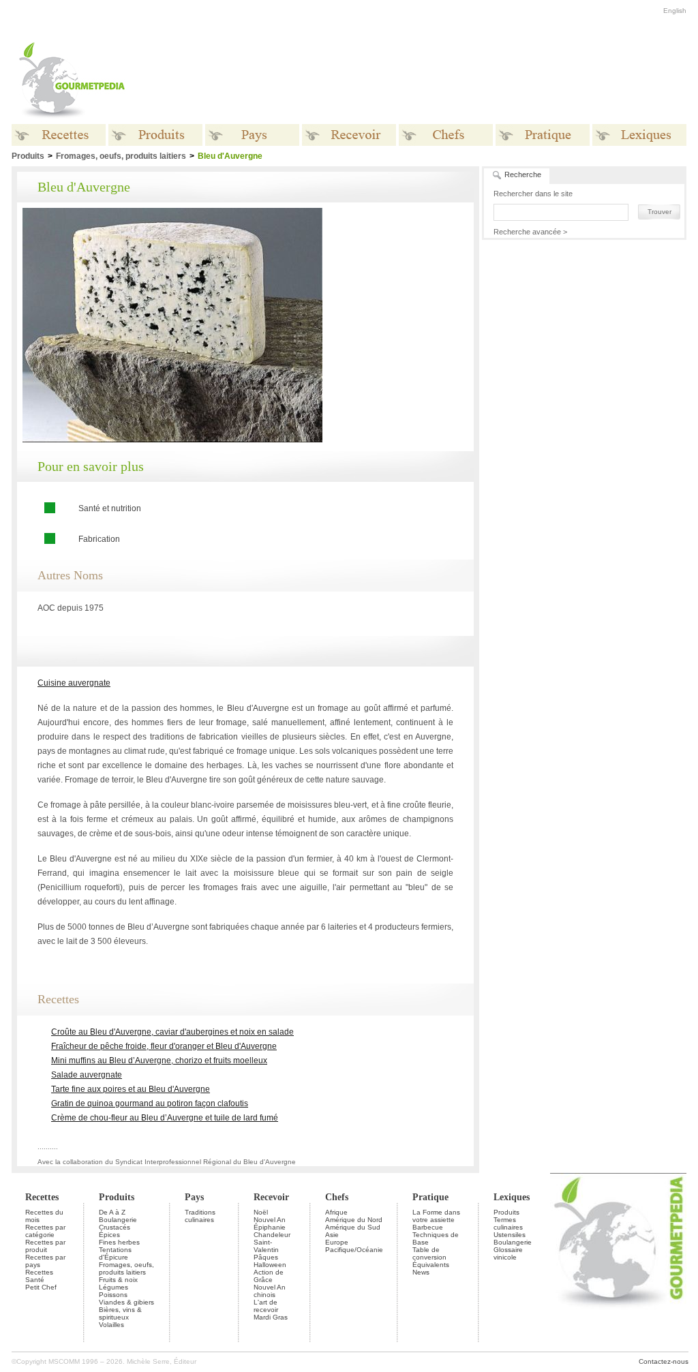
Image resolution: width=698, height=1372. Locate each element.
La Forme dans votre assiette (436, 1215)
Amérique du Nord (353, 1219)
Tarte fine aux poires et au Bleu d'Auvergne (130, 1089)
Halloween (270, 1264)
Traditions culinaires (200, 1215)
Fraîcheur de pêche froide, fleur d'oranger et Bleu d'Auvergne (164, 1046)
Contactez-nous (663, 1361)
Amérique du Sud (352, 1227)
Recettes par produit (45, 1245)
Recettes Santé (39, 1275)
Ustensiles (510, 1234)
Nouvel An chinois (270, 1290)
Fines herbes (119, 1242)
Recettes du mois (44, 1215)
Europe (336, 1242)
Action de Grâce (269, 1275)
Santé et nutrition (109, 508)
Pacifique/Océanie (354, 1249)
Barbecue (427, 1227)
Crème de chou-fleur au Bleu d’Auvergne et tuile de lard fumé (164, 1118)
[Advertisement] (434, 80)
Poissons (113, 1294)
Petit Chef (41, 1287)
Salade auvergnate (86, 1075)
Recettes (42, 1197)
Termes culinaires (508, 1223)
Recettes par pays (45, 1260)
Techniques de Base (435, 1238)
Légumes (113, 1287)
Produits (116, 1197)
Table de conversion (429, 1253)
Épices (109, 1234)
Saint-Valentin (266, 1245)
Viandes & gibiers (126, 1302)
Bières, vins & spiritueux (120, 1313)
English (674, 10)
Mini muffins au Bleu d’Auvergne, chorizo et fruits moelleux (159, 1060)
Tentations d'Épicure (115, 1253)
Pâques (266, 1257)
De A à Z (112, 1212)
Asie (332, 1234)
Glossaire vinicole (508, 1253)
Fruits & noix (118, 1279)
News (420, 1272)
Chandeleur (272, 1234)
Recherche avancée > (530, 232)
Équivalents (430, 1264)
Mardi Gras (271, 1317)
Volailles (111, 1324)
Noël (261, 1212)
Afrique (336, 1212)
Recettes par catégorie (45, 1230)
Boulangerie (118, 1219)
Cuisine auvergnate (73, 683)
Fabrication (99, 539)
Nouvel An (270, 1219)
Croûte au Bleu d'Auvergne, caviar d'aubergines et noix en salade (172, 1032)
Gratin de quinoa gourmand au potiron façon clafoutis (149, 1103)
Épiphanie (270, 1227)
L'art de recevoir (266, 1305)
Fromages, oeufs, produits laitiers (121, 156)
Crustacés (114, 1227)
